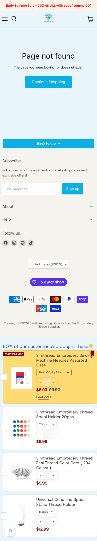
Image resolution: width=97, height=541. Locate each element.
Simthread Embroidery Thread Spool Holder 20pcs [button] (64, 414)
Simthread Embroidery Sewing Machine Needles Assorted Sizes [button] (64, 360)
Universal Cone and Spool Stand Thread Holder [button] (60, 502)
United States (46, 264)
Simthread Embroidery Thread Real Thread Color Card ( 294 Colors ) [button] (64, 462)
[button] (40, 382)
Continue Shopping (48, 82)
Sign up (72, 188)
